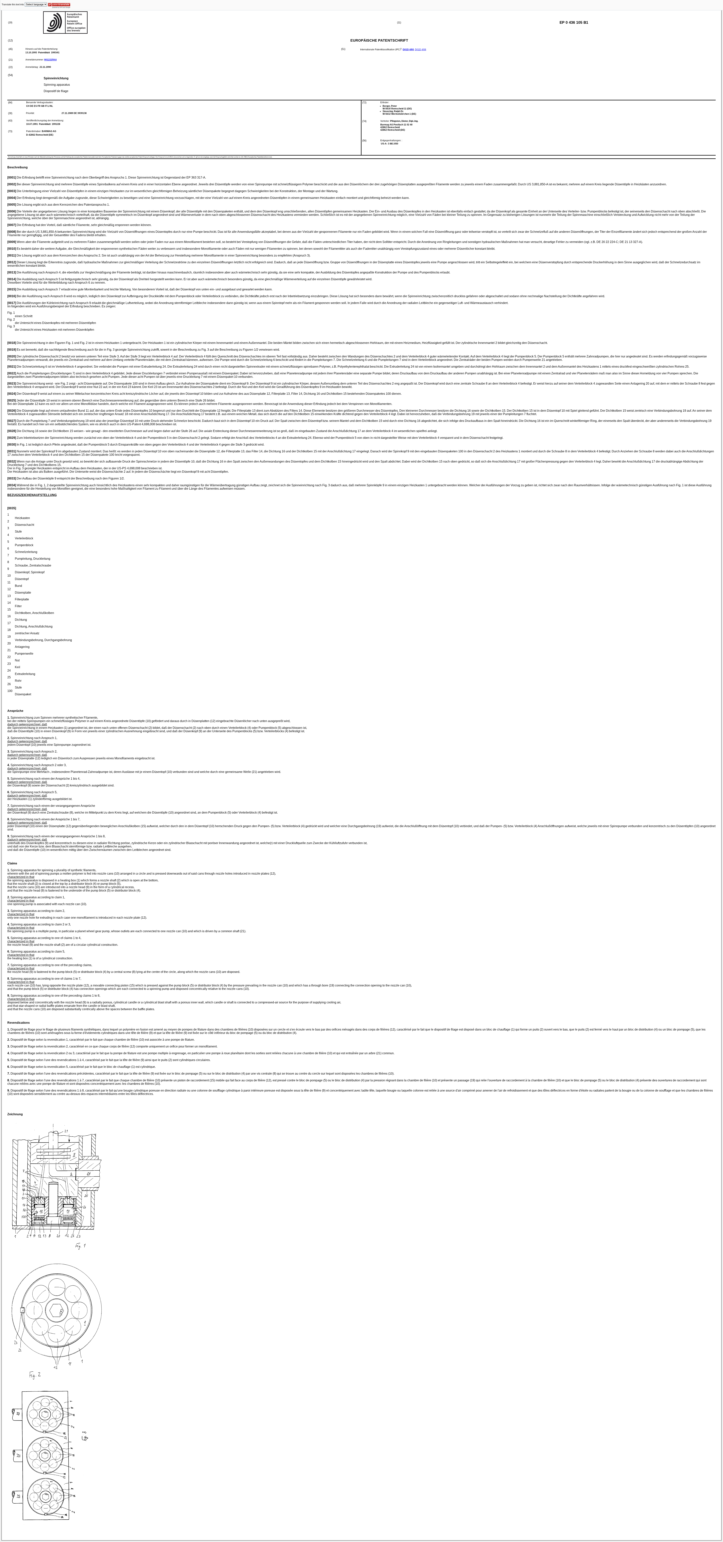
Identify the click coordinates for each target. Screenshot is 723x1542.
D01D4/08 (420, 49)
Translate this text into (13, 4)
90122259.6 (50, 59)
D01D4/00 (408, 49)
